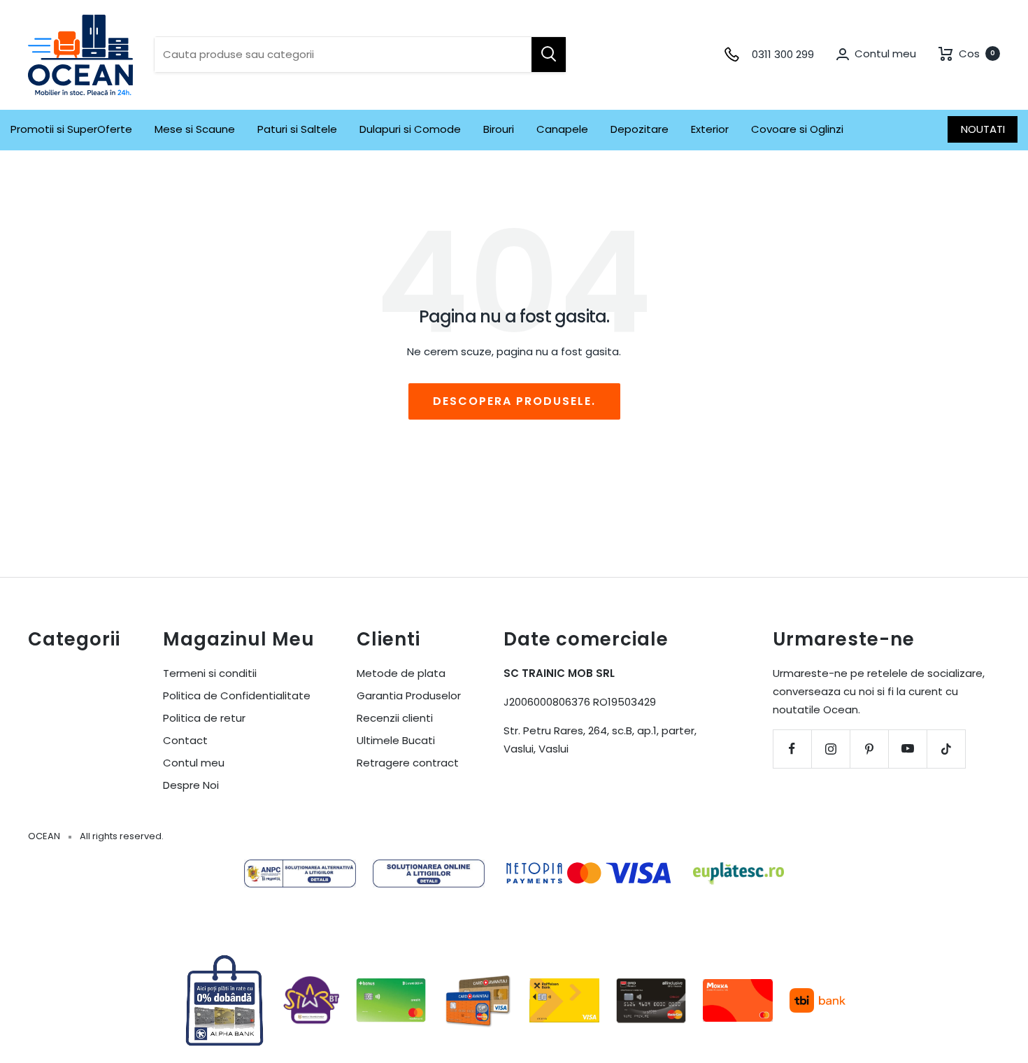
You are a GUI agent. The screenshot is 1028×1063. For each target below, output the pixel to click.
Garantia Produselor (409, 695)
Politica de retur (204, 718)
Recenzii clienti (395, 718)
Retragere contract (408, 762)
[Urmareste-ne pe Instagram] (830, 748)
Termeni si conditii (210, 673)
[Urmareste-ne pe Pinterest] (869, 748)
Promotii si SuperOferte (71, 129)
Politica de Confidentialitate (236, 695)
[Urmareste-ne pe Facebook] (792, 748)
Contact (185, 740)
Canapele (562, 129)
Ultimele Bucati (396, 740)
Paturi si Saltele (297, 129)
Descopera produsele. (514, 401)
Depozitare (640, 129)
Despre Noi (191, 785)
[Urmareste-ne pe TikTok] (946, 748)
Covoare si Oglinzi (797, 129)
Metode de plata (401, 673)
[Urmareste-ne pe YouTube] (907, 748)
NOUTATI (983, 129)
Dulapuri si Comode (410, 129)
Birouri (498, 129)
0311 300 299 (783, 54)
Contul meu (193, 762)
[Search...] (548, 54)
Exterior (710, 129)
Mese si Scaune (195, 129)
